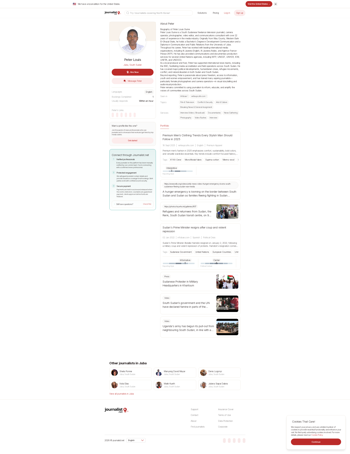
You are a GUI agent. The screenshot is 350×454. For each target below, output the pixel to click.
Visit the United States (259, 4)
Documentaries (214, 113)
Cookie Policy (317, 435)
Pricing (216, 12)
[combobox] (158, 13)
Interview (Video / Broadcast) (192, 113)
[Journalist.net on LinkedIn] (244, 440)
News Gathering (230, 113)
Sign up (239, 12)
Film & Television (187, 102)
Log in (227, 12)
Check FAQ (147, 204)
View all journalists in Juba (121, 393)
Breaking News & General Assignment (196, 107)
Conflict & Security (205, 102)
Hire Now (134, 72)
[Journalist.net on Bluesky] (224, 440)
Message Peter (134, 81)
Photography (185, 117)
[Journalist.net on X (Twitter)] (239, 440)
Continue (316, 442)
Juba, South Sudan (132, 64)
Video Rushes (200, 117)
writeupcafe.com (198, 96)
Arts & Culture (221, 102)
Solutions (202, 12)
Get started (132, 140)
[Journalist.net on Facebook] (234, 440)
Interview (213, 117)
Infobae (184, 96)
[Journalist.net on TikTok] (229, 440)
